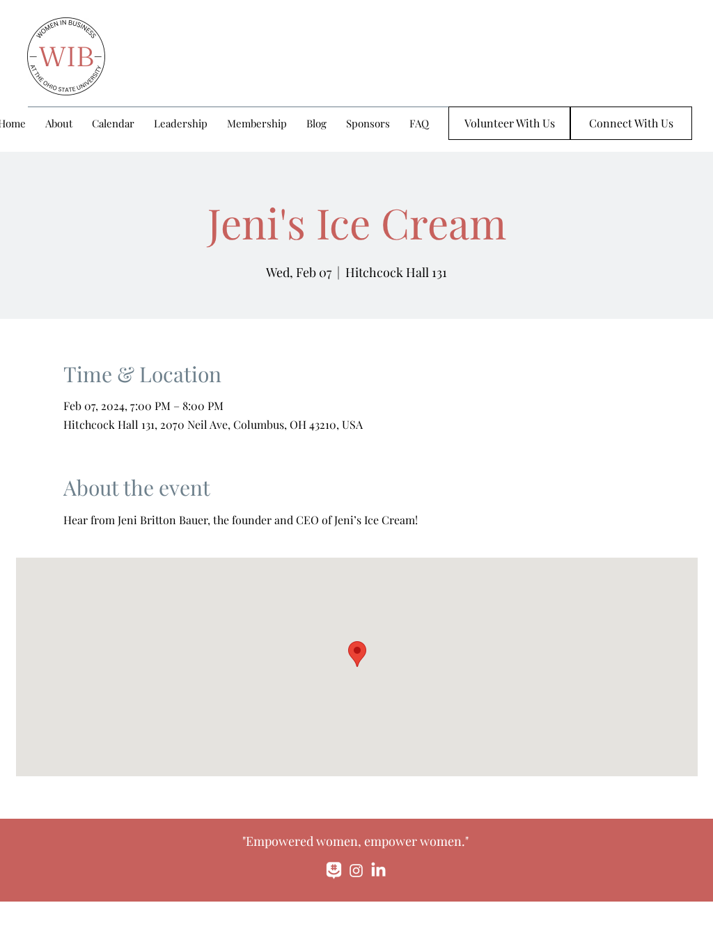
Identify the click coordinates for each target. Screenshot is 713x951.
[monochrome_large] (334, 870)
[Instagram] (356, 870)
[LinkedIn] (378, 870)
